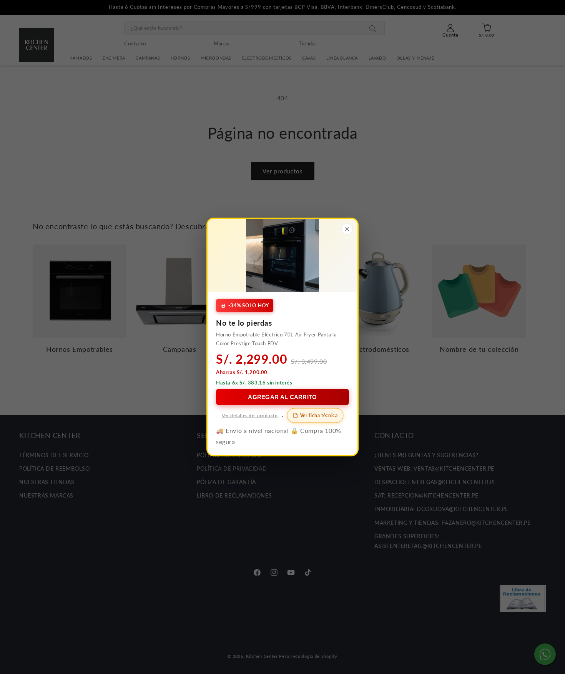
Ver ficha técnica (319, 415)
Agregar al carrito (282, 397)
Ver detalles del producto (250, 415)
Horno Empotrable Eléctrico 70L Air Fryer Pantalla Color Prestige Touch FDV (276, 338)
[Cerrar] (347, 229)
